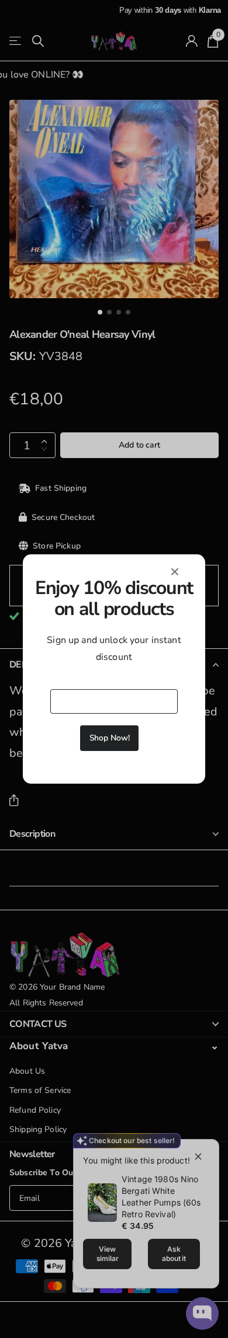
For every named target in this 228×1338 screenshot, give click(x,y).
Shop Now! (109, 737)
